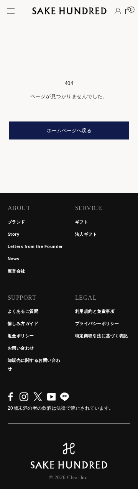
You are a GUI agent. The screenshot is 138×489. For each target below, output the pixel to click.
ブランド (16, 222)
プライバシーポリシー (97, 323)
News (14, 258)
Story (13, 234)
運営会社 (16, 271)
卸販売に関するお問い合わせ (34, 364)
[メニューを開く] (11, 11)
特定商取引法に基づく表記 (101, 335)
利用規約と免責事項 (95, 311)
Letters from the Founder (35, 246)
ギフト (81, 222)
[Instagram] (24, 396)
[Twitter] (38, 396)
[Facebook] (10, 396)
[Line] (64, 396)
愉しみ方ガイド (23, 323)
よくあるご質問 (23, 311)
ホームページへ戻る (69, 130)
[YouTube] (51, 396)
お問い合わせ (21, 348)
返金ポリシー (21, 335)
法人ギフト (86, 234)
